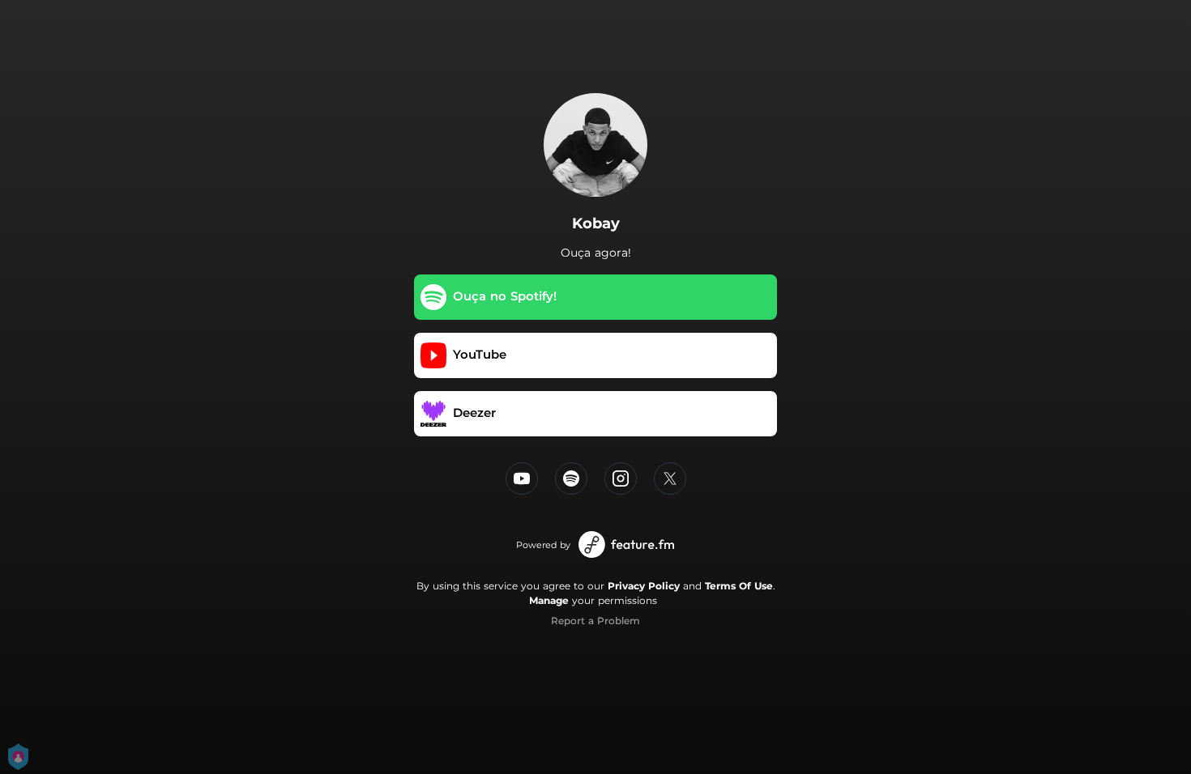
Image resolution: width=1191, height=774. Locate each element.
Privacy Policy (644, 586)
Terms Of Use (739, 586)
